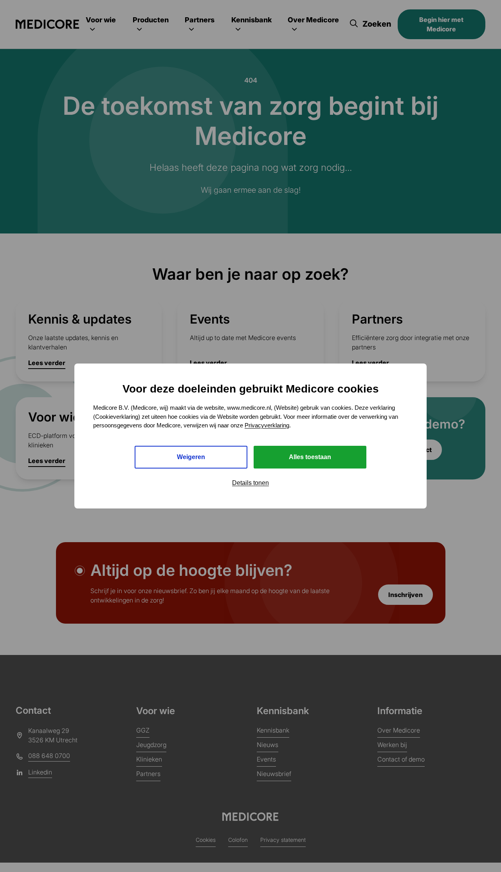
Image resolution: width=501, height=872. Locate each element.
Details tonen (250, 482)
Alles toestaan (310, 457)
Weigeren (191, 457)
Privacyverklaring (267, 425)
